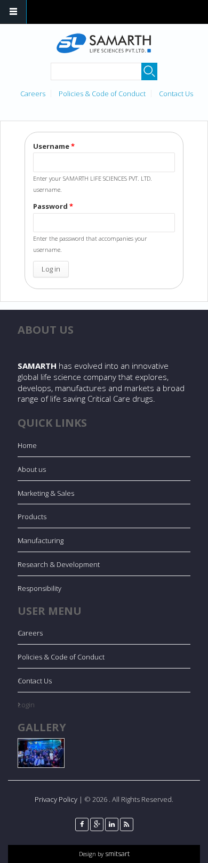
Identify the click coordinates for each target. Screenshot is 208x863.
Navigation (13, 12)
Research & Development (59, 564)
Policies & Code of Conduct (102, 93)
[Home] (103, 43)
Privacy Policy (56, 799)
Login (26, 704)
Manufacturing (40, 540)
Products (32, 516)
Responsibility (39, 588)
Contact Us (176, 93)
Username (54, 146)
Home (27, 445)
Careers (32, 93)
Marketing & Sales (46, 493)
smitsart (116, 853)
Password (53, 206)
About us (32, 469)
